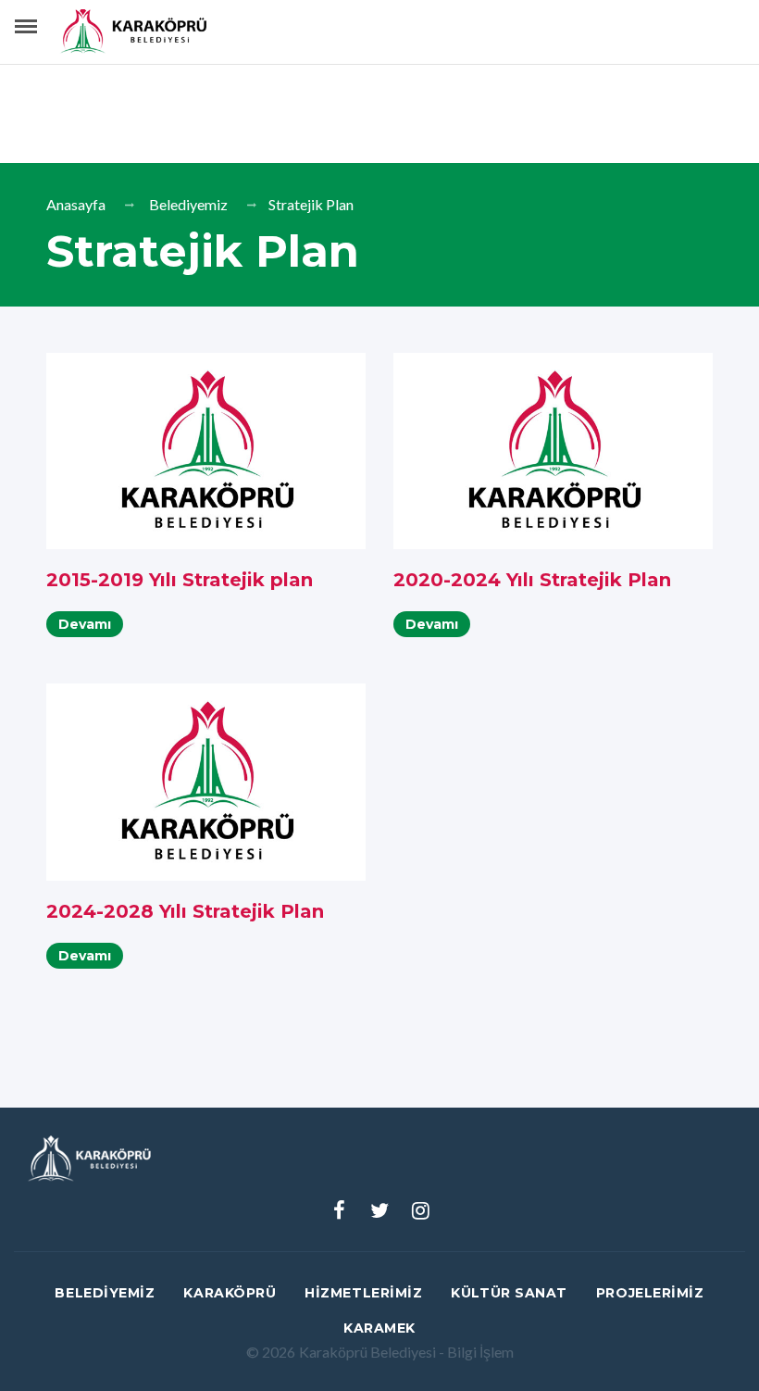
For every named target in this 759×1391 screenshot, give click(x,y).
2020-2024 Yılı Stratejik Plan (532, 580)
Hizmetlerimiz (363, 1292)
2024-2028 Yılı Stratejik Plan (185, 911)
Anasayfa (76, 204)
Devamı (84, 624)
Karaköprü (229, 1292)
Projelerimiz (650, 1292)
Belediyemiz (188, 204)
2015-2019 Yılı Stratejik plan (179, 580)
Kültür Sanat (509, 1292)
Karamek (379, 1328)
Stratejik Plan (311, 204)
